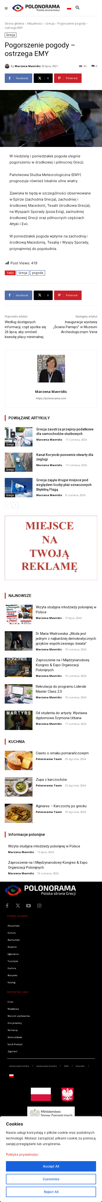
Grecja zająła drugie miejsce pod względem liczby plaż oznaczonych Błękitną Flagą (64, 484)
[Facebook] (7, 905)
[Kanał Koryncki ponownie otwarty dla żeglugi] (18, 462)
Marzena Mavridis (28, 66)
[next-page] (15, 505)
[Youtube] (28, 905)
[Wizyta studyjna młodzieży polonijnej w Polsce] (18, 614)
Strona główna (14, 23)
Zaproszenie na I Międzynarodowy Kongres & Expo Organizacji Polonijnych (62, 665)
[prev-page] (8, 505)
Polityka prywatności (22, 1154)
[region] (51, 1159)
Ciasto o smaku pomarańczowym (62, 753)
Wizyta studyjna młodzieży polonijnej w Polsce (44, 846)
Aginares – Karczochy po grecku (61, 806)
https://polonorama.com (51, 398)
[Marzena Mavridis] (8, 66)
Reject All (51, 1192)
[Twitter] (17, 905)
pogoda (37, 273)
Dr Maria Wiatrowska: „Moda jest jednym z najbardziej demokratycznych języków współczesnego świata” (66, 638)
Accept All (51, 1166)
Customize (51, 1179)
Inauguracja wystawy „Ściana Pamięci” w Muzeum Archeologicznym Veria (75, 327)
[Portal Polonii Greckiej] (36, 8)
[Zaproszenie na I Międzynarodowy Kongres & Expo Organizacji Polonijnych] (18, 667)
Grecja (50, 23)
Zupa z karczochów (51, 779)
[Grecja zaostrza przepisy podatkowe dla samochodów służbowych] (18, 436)
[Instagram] (39, 905)
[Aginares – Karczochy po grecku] (18, 813)
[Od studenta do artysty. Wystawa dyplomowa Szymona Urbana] (18, 720)
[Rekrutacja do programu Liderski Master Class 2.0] (18, 694)
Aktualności (34, 23)
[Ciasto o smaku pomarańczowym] (18, 760)
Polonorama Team (49, 759)
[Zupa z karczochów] (18, 787)
